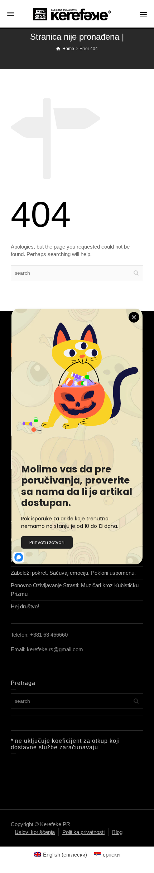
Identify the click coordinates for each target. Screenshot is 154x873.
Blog (117, 832)
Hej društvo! (25, 606)
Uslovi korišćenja (35, 832)
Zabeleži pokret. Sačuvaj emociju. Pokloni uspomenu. (73, 573)
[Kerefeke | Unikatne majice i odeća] (77, 14)
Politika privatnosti (83, 832)
